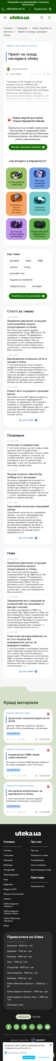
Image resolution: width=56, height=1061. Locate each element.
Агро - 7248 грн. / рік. (17, 962)
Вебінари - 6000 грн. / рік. (19, 978)
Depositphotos (37, 886)
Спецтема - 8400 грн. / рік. (20, 945)
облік (28, 260)
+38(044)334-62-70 (15, 9)
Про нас (35, 850)
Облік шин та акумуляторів (23, 445)
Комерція (10, 46)
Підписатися (40, 9)
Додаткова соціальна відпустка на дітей (28, 719)
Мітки (6, 925)
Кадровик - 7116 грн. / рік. (19, 951)
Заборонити (44, 1057)
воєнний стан (17, 273)
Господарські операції (24, 749)
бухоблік (14, 260)
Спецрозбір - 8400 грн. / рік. (20, 967)
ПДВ (40, 260)
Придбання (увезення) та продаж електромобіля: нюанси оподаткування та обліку (26, 324)
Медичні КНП (10, 889)
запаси (13, 267)
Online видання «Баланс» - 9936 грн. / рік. (27, 991)
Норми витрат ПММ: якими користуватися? (23, 756)
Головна (8, 850)
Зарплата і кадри (22, 713)
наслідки (37, 286)
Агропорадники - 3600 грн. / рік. (22, 973)
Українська (23, 1017)
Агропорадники (11, 874)
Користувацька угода (41, 870)
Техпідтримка (37, 860)
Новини (7, 899)
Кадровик (8, 884)
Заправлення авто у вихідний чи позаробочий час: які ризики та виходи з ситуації (26, 604)
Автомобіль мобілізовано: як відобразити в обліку (25, 792)
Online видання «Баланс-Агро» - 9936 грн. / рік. (28, 998)
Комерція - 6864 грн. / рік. (19, 956)
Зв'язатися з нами (39, 855)
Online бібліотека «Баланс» (12, 919)
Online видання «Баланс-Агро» (11, 912)
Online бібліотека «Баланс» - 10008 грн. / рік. (27, 984)
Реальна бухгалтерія (14, 894)
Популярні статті (15, 1005)
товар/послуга (17, 286)
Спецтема (8, 855)
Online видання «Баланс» (11, 904)
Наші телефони (38, 865)
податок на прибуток (21, 279)
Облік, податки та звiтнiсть (26, 46)
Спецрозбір (9, 870)
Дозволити (29, 1057)
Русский (36, 1017)
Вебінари (8, 865)
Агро (6, 879)
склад (27, 267)
